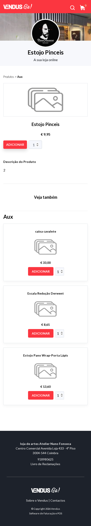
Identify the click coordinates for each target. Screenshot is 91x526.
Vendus (55, 508)
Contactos (57, 500)
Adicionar (15, 144)
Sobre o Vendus (37, 500)
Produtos (8, 76)
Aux (20, 76)
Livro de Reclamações (45, 464)
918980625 (45, 459)
